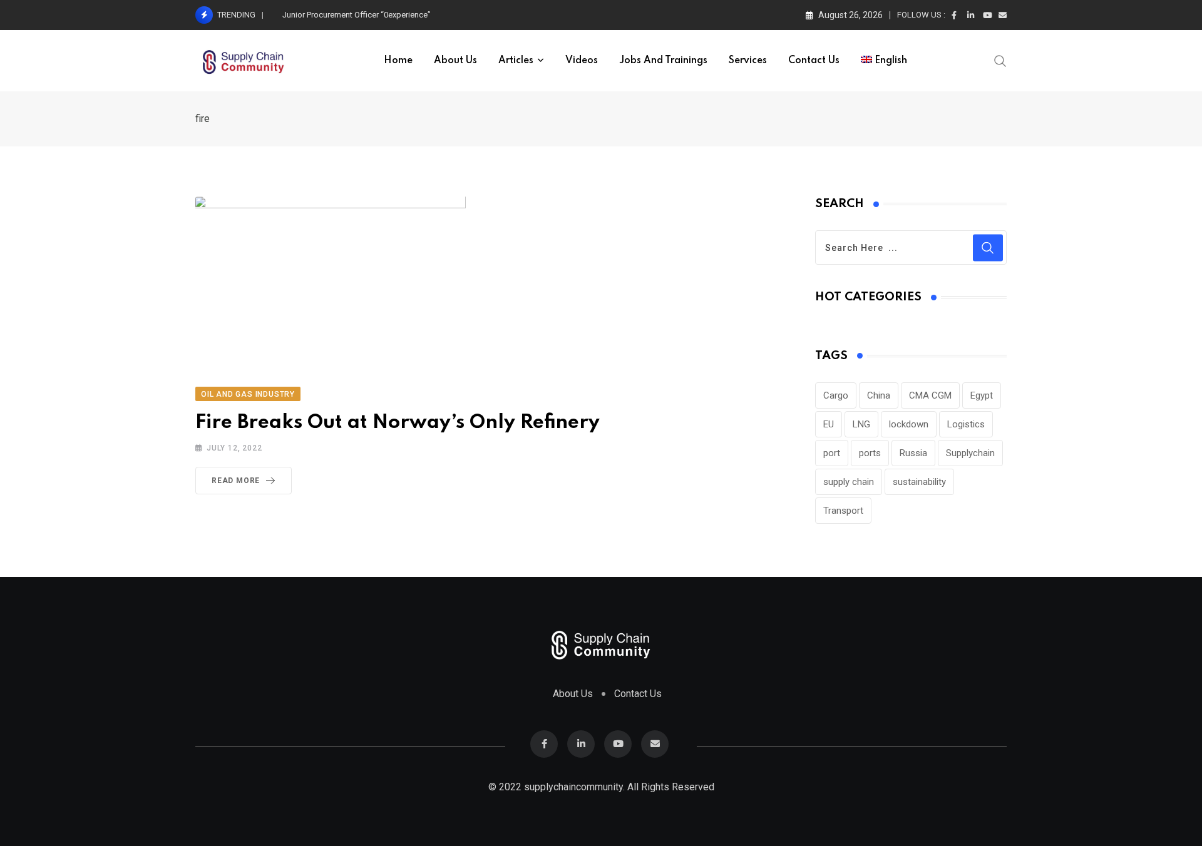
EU (828, 424)
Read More (236, 480)
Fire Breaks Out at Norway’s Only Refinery (397, 422)
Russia (913, 453)
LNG (861, 424)
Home (398, 61)
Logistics (966, 424)
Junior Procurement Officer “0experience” (356, 14)
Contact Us (814, 61)
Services (748, 61)
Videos (581, 61)
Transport (843, 510)
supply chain (848, 481)
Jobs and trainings (663, 61)
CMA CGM (930, 395)
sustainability (919, 481)
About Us (455, 61)
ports (870, 453)
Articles (515, 61)
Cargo (835, 395)
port (831, 453)
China (878, 395)
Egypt (981, 395)
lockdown (908, 424)
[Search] (1000, 60)
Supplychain (970, 453)
